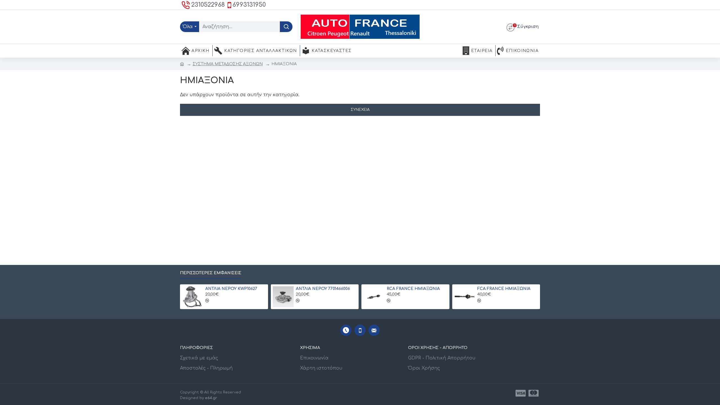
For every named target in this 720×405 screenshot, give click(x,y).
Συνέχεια (360, 110)
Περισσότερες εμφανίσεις (210, 273)
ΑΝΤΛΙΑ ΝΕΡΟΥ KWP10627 (231, 289)
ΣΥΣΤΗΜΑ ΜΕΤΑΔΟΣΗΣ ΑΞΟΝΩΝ (228, 64)
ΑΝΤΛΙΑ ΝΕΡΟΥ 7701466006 (323, 289)
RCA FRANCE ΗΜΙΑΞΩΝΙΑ (413, 289)
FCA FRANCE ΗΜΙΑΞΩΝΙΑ (503, 289)
